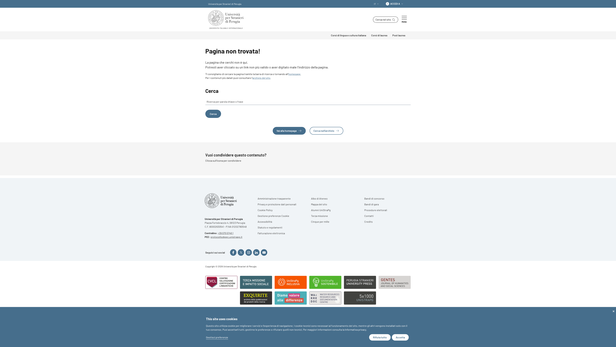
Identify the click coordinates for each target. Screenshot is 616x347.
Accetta (400, 337)
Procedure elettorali (375, 210)
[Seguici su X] (241, 252)
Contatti (369, 215)
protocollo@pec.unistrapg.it (226, 236)
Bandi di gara (371, 204)
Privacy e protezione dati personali (277, 204)
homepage (294, 74)
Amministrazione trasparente (274, 198)
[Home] (227, 19)
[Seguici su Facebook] (233, 252)
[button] (376, 4)
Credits (368, 221)
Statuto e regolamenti (270, 227)
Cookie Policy (265, 210)
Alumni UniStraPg (321, 210)
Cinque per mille (320, 221)
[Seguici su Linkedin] (256, 252)
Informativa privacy (355, 329)
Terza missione (319, 215)
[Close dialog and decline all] (613, 309)
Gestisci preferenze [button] (217, 337)
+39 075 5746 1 (225, 233)
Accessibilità (265, 221)
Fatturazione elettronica (271, 233)
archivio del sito (261, 77)
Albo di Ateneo (319, 198)
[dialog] (308, 327)
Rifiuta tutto (380, 337)
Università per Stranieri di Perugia (224, 4)
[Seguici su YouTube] (264, 252)
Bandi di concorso (374, 198)
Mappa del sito (319, 204)
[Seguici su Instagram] (248, 252)
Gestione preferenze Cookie (273, 215)
